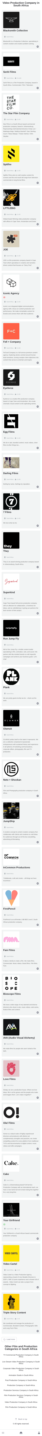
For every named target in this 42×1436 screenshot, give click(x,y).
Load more (11, 1339)
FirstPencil (9, 908)
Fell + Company (12, 341)
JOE (5, 249)
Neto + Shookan (12, 779)
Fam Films (9, 950)
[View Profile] (38, 47)
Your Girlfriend (11, 1220)
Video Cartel (10, 1264)
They (6, 551)
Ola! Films (9, 1123)
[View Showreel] (4, 297)
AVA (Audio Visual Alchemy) (19, 1037)
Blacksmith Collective (15, 30)
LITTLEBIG (9, 208)
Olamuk (7, 728)
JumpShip (9, 821)
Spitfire (7, 164)
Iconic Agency (11, 293)
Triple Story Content (14, 1312)
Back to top (22, 1419)
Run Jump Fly (11, 638)
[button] (3, 1432)
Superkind (9, 592)
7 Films (7, 512)
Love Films (9, 1079)
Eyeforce (8, 388)
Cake (6, 1174)
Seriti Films (9, 72)
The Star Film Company (16, 113)
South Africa (9, 37)
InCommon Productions (16, 867)
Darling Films (10, 473)
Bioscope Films (12, 994)
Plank (6, 687)
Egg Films (9, 431)
